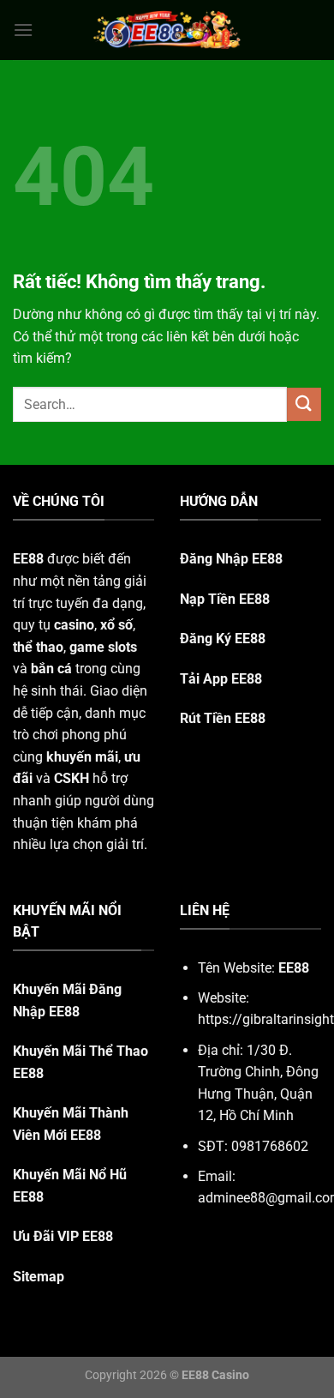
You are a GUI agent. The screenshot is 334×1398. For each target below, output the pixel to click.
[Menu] (23, 30)
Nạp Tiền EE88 (225, 599)
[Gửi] (304, 404)
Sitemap (38, 1276)
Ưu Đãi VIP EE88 (63, 1236)
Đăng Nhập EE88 (231, 559)
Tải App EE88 (221, 679)
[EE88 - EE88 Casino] (167, 29)
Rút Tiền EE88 (222, 718)
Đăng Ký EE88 (222, 638)
